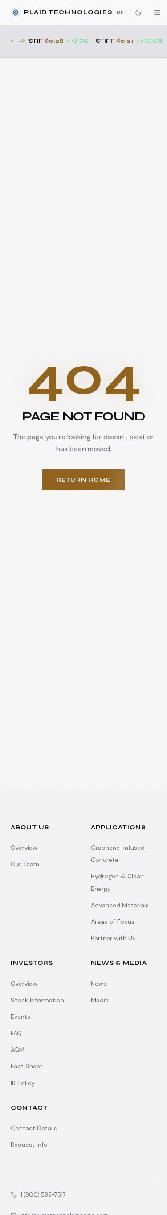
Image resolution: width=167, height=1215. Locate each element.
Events (20, 1017)
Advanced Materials (120, 905)
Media (100, 1000)
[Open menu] (157, 12)
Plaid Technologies (68, 12)
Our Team (25, 864)
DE (120, 12)
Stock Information (37, 1000)
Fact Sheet (27, 1066)
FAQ (16, 1033)
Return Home (83, 480)
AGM (17, 1050)
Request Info (29, 1145)
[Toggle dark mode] (138, 12)
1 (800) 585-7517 (43, 1195)
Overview (24, 848)
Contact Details (34, 1128)
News (98, 984)
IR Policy (23, 1083)
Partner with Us (113, 938)
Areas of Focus (112, 922)
